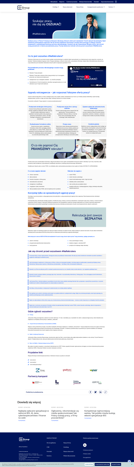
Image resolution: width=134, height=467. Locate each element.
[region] (67, 464)
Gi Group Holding (116, 2)
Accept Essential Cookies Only (102, 464)
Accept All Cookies (116, 464)
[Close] (131, 464)
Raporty (61, 2)
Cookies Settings (89, 464)
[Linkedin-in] (85, 445)
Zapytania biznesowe (107, 2)
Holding (55, 7)
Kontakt (96, 2)
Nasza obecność (67, 7)
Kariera (111, 7)
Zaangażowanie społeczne (95, 7)
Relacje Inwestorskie (85, 2)
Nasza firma (79, 7)
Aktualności (53, 2)
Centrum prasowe (71, 2)
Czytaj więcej (21, 420)
